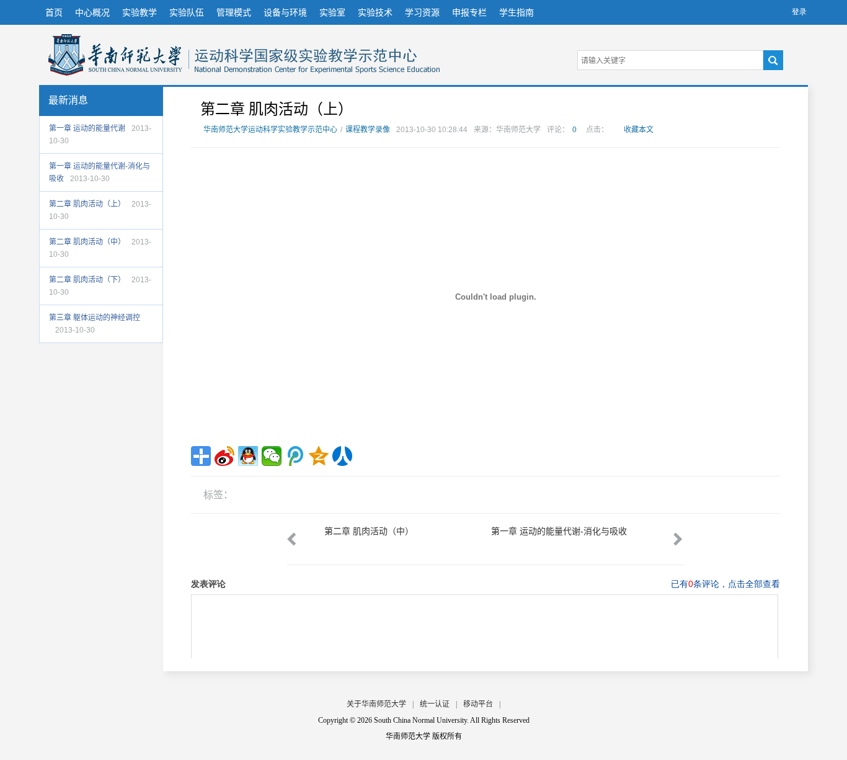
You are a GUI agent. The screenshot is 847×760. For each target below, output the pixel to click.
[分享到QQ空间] (319, 456)
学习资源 (422, 12)
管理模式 (233, 12)
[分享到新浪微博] (224, 456)
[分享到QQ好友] (248, 456)
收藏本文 (639, 129)
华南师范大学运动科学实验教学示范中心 (115, 55)
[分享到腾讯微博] (295, 456)
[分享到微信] (272, 456)
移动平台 (478, 704)
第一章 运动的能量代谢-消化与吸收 (559, 531)
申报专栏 (469, 12)
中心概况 (92, 12)
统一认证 (435, 704)
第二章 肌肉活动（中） (87, 242)
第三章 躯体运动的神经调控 (94, 317)
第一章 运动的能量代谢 (87, 128)
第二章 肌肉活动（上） (87, 204)
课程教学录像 (367, 129)
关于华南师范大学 (376, 704)
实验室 (332, 12)
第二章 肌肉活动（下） (87, 279)
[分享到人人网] (342, 456)
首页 (54, 12)
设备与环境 (285, 12)
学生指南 (516, 12)
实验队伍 (186, 12)
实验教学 (139, 12)
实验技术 (375, 12)
